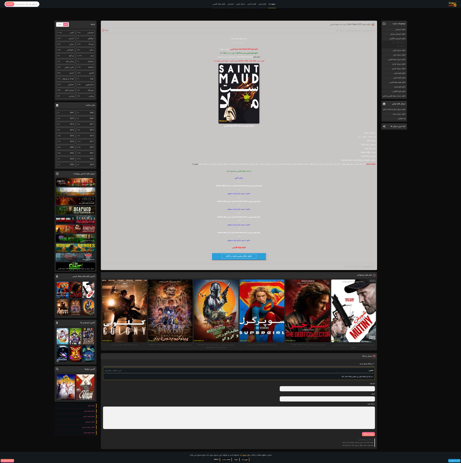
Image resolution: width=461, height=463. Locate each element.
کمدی (72, 73)
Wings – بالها (400, 46)
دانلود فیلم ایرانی (400, 73)
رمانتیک (91, 61)
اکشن (72, 32)
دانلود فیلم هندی (400, 87)
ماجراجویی (90, 84)
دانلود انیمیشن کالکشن (398, 38)
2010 (72, 118)
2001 (72, 112)
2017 (92, 141)
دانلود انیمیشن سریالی (398, 34)
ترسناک (342, 31)
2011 (92, 124)
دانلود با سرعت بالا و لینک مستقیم (239, 193)
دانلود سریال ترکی (399, 55)
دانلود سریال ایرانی (399, 50)
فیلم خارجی (251, 4)
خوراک (236, 459)
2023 (92, 159)
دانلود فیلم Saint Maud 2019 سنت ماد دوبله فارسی (350, 24)
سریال (59, 24)
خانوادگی (70, 50)
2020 (72, 147)
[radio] (244, 43)
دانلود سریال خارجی (399, 68)
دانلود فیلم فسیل (89, 433)
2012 (72, 124)
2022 (72, 153)
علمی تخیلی (69, 67)
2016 (72, 135)
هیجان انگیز (69, 90)
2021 (92, 153)
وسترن (71, 96)
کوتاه (92, 78)
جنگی (91, 50)
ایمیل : (373, 394)
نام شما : (372, 383)
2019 (92, 147)
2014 (72, 130)
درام (337, 31)
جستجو (10, 4)
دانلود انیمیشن (400, 29)
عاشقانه (91, 67)
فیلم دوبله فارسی (219, 4)
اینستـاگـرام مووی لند (7, 461)
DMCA (216, 459)
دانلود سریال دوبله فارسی (397, 59)
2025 (92, 164)
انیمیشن (230, 4)
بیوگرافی (91, 38)
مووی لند (271, 4)
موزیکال (91, 90)
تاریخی (71, 38)
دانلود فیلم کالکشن (399, 91)
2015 (92, 135)
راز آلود (71, 55)
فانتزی (91, 73)
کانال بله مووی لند (454, 461)
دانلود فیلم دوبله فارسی (354, 31)
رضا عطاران (402, 118)
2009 (92, 118)
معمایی (71, 84)
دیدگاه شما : (371, 404)
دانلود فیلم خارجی (367, 31)
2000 (92, 112)
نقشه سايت (226, 459)
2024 (72, 159)
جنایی (71, 44)
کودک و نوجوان (68, 78)
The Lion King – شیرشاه (398, 43)
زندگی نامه (70, 61)
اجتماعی (90, 32)
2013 (92, 130)
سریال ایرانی (240, 4)
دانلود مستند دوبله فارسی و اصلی (394, 96)
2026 (72, 164)
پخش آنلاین (239, 178)
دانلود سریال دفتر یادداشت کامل (394, 109)
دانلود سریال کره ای (399, 64)
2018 (72, 141)
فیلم (65, 24)
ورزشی (91, 96)
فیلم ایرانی (262, 4)
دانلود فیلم (256, 57)
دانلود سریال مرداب (399, 114)
